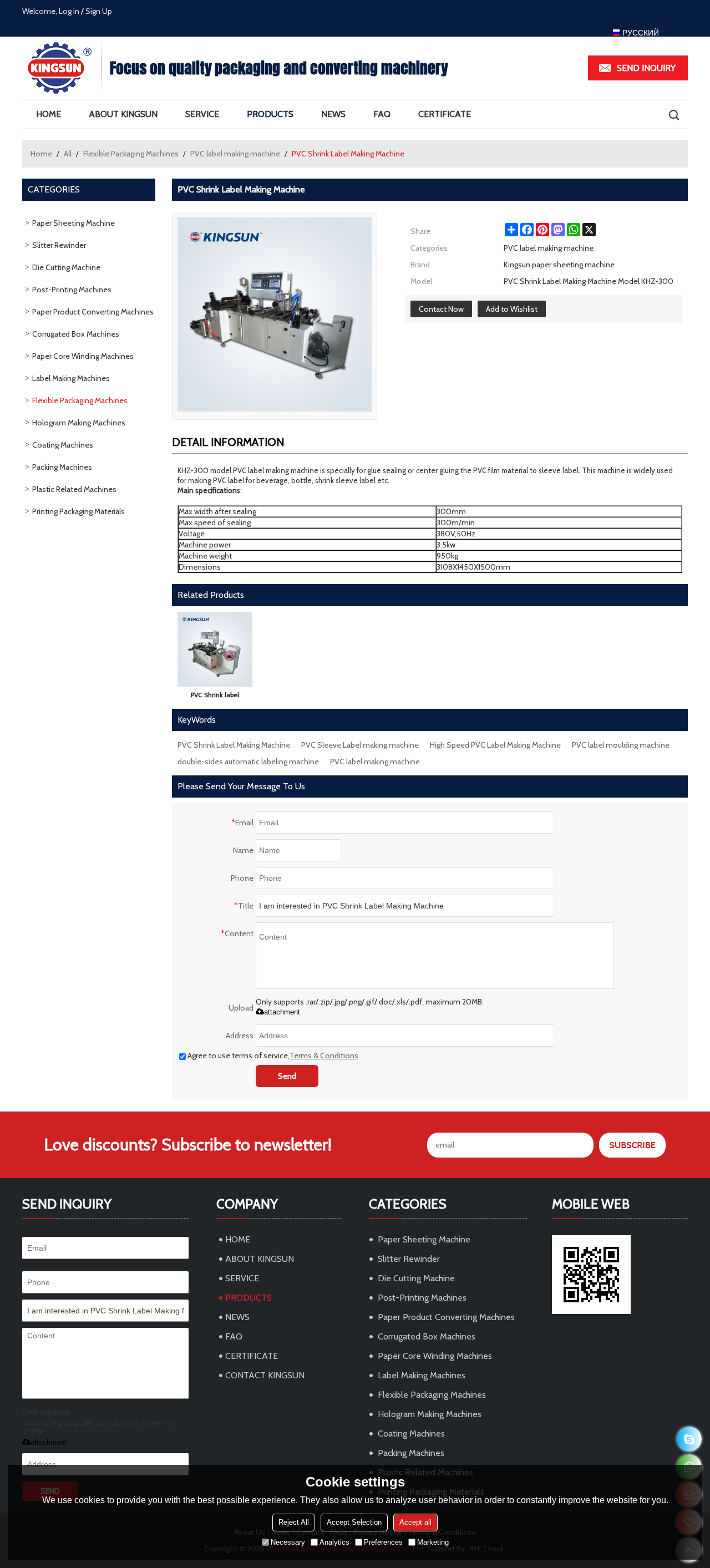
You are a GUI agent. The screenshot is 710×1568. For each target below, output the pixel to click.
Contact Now (441, 309)
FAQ (381, 114)
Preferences (383, 1542)
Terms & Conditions (324, 1055)
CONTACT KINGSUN (265, 1375)
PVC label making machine (235, 154)
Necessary (288, 1542)
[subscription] (632, 1145)
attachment (282, 1012)
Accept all (415, 1522)
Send (287, 1076)
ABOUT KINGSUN (123, 114)
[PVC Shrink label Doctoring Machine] (215, 649)
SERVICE (202, 114)
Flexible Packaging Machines (131, 154)
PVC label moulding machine (621, 745)
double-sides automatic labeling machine (248, 762)
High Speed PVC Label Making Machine (495, 745)
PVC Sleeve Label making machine (360, 745)
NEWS (333, 114)
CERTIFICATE (444, 114)
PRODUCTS (270, 114)
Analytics (334, 1542)
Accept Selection (354, 1522)
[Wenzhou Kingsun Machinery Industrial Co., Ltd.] (61, 68)
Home (41, 154)
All (68, 154)
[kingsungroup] (689, 1439)
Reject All (293, 1522)
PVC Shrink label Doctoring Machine (215, 697)
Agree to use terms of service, (272, 1055)
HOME (48, 114)
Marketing (433, 1542)
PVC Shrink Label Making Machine (234, 745)
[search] (673, 114)
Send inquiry (646, 68)
